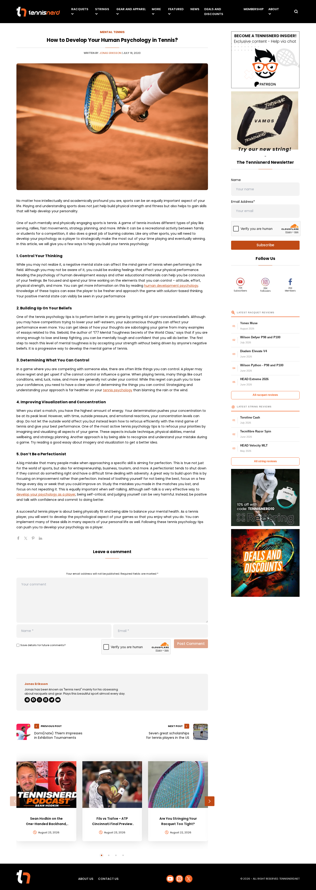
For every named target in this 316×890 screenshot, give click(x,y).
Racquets (79, 9)
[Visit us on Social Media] (170, 879)
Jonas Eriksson (110, 53)
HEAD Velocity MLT (254, 445)
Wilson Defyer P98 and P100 (260, 337)
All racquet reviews (265, 395)
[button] (15, 801)
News (194, 9)
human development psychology (171, 285)
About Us (85, 879)
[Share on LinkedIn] (42, 540)
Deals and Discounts (213, 11)
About (273, 9)
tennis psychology (117, 390)
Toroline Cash (250, 417)
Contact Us (108, 879)
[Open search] (296, 11)
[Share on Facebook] (20, 540)
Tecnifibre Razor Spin (255, 431)
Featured (176, 9)
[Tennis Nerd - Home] (38, 11)
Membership (253, 9)
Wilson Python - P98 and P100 (261, 365)
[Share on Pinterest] (35, 540)
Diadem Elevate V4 (253, 351)
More (156, 9)
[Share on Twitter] (27, 540)
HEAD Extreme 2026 (254, 379)
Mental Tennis (112, 32)
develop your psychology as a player (45, 494)
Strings (102, 9)
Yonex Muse (248, 323)
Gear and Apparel (131, 9)
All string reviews (265, 461)
